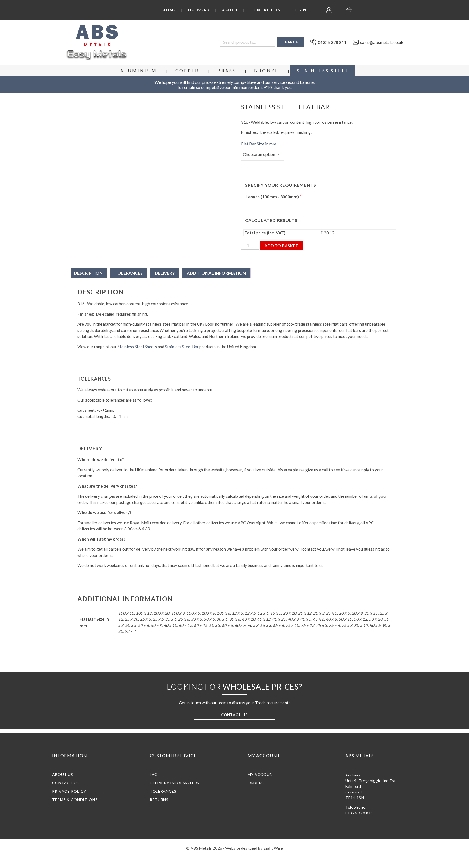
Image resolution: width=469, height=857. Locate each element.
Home (169, 10)
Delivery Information (175, 782)
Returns (159, 799)
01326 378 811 (359, 813)
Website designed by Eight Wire (254, 848)
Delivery (199, 10)
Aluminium (138, 70)
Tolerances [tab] (129, 272)
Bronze (266, 70)
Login (299, 10)
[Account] (329, 10)
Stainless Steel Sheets (137, 346)
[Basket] (349, 10)
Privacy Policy (69, 791)
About (230, 10)
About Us (62, 774)
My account (261, 774)
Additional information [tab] (216, 272)
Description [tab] (88, 272)
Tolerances (163, 791)
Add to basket (281, 245)
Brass (226, 70)
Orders (256, 782)
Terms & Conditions (75, 799)
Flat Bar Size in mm (258, 143)
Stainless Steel (322, 70)
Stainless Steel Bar (182, 346)
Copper (187, 70)
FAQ (154, 774)
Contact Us (265, 10)
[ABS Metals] (97, 42)
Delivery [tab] (165, 272)
